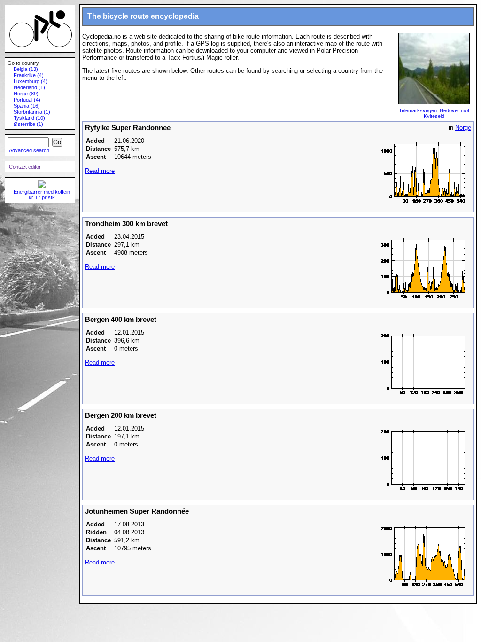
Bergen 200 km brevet (120, 415)
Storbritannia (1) (32, 112)
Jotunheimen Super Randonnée (137, 511)
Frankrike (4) (29, 75)
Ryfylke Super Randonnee (128, 128)
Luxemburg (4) (30, 81)
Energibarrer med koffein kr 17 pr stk (42, 194)
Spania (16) (27, 106)
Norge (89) (26, 93)
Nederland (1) (29, 87)
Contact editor (25, 167)
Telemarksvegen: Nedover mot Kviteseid (434, 113)
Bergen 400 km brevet (120, 319)
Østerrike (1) (28, 124)
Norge (463, 127)
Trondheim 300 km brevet (126, 223)
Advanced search (29, 150)
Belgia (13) (26, 69)
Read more (100, 170)
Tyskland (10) (29, 118)
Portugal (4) (27, 99)
